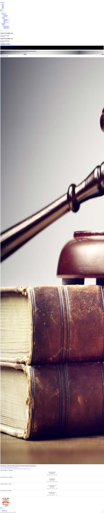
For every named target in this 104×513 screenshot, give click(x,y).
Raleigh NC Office (6, 27)
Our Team (3, 14)
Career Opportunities (6, 22)
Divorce (14, 467)
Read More (1, 49)
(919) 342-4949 (52, 493)
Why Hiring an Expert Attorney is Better (8, 46)
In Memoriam (5, 16)
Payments (3, 24)
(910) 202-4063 (52, 480)
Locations (3, 25)
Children (11, 467)
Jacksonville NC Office (7, 26)
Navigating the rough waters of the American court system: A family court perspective (18, 51)
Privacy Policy (4, 510)
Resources (16, 467)
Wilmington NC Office (6, 28)
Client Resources (6, 19)
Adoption (5, 467)
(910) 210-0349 (2, 2)
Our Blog (3, 17)
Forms (4, 21)
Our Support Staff (6, 15)
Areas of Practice (4, 13)
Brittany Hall (8, 467)
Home (3, 12)
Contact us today (2, 36)
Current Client (4, 23)
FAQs (4, 18)
